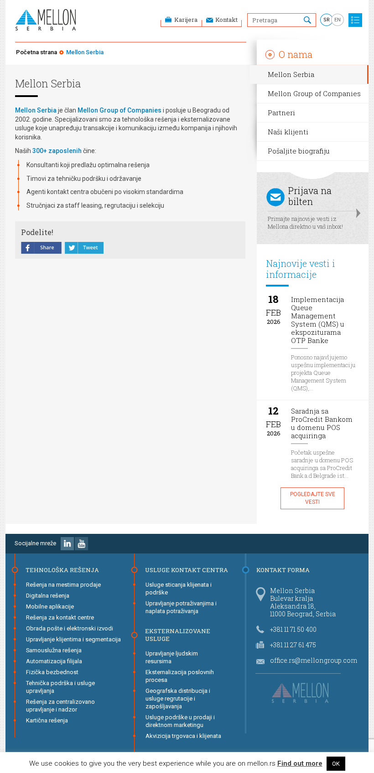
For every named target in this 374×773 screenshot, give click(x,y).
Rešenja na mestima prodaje (63, 584)
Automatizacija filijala (54, 661)
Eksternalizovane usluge (177, 635)
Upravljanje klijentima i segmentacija (73, 639)
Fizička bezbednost (52, 672)
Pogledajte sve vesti (312, 498)
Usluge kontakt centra (186, 570)
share (41, 249)
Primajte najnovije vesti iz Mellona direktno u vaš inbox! (305, 207)
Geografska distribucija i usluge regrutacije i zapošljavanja (177, 698)
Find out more (299, 764)
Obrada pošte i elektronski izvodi (69, 628)
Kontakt (226, 19)
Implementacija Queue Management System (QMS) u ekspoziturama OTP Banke (317, 320)
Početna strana (36, 52)
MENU (355, 20)
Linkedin (67, 543)
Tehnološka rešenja (62, 570)
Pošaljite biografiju (299, 150)
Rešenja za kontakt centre (60, 617)
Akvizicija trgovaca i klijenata (183, 735)
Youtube (81, 543)
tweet (84, 249)
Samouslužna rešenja (54, 650)
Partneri (281, 112)
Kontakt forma (283, 570)
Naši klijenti (288, 131)
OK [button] (336, 763)
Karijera (185, 19)
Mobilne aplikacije (50, 606)
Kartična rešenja (47, 720)
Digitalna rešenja (47, 595)
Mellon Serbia (291, 74)
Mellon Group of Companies (314, 93)
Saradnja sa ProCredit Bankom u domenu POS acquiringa (322, 423)
